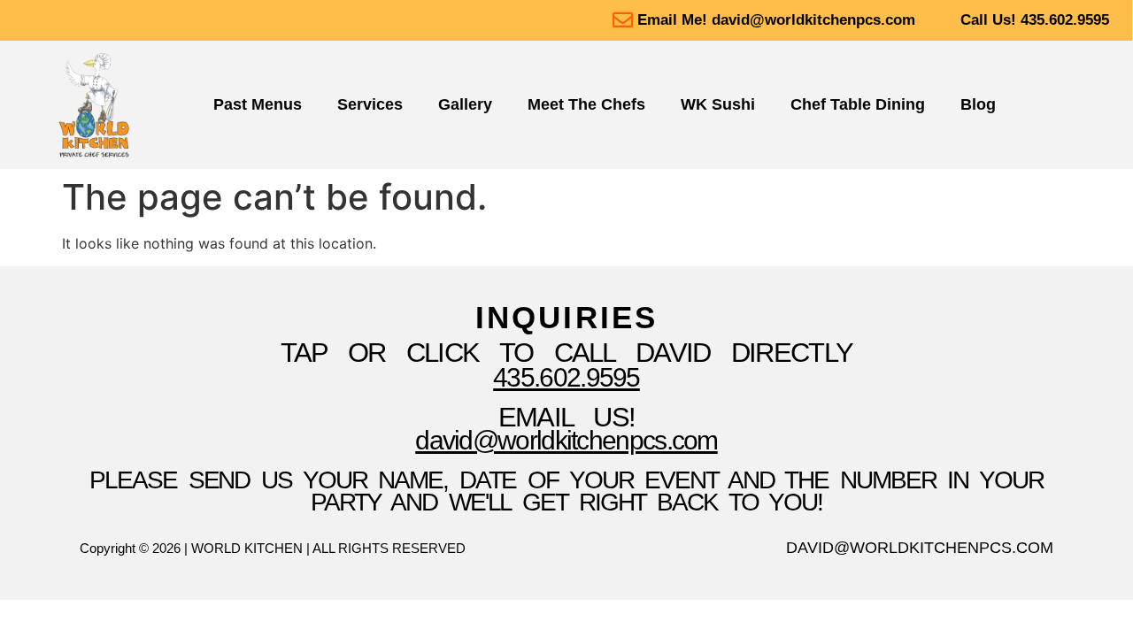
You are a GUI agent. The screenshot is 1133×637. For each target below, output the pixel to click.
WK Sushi (718, 104)
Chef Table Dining (857, 104)
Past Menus (257, 104)
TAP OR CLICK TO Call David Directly (567, 352)
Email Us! (567, 417)
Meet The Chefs (586, 104)
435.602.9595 (566, 377)
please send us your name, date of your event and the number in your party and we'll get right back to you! (566, 491)
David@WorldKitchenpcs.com (566, 440)
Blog (978, 104)
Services (370, 104)
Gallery (465, 104)
